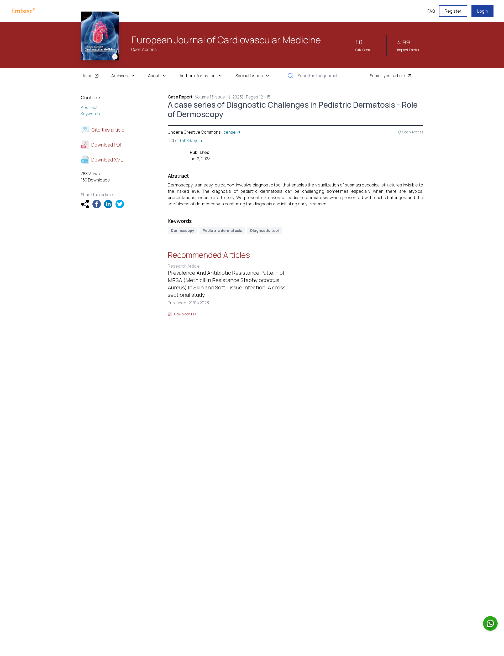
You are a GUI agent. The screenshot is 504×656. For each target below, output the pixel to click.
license (229, 132)
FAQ (431, 11)
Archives (119, 76)
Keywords (90, 114)
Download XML (107, 160)
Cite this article (107, 130)
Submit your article (387, 76)
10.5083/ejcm (189, 140)
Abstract (89, 107)
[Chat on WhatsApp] (490, 623)
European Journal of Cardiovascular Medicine (226, 40)
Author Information (198, 76)
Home (86, 76)
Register (453, 11)
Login (482, 11)
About (154, 76)
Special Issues (249, 76)
